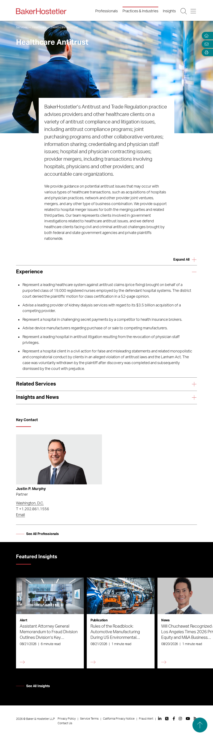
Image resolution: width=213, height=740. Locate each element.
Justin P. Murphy (31, 489)
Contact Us (65, 723)
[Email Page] (205, 44)
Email (20, 515)
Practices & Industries (140, 11)
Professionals (106, 11)
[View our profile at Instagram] (180, 718)
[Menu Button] (193, 11)
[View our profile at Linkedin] (159, 718)
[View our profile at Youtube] (188, 718)
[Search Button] (184, 11)
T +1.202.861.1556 (32, 509)
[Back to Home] (41, 11)
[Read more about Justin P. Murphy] (59, 459)
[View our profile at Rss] (195, 718)
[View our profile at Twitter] (167, 718)
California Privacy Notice (119, 718)
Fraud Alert (146, 718)
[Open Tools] (205, 52)
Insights (169, 11)
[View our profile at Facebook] (174, 718)
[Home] (205, 35)
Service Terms (89, 718)
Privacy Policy (67, 718)
